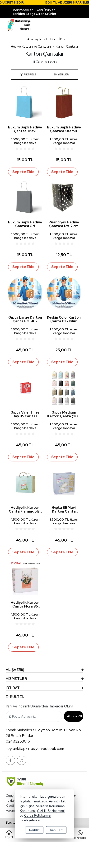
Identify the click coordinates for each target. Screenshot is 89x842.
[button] (27, 74)
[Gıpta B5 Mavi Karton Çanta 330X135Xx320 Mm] (64, 482)
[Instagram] (21, 760)
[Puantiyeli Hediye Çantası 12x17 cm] (64, 197)
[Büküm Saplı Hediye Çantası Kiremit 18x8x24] (64, 102)
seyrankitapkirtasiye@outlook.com (35, 748)
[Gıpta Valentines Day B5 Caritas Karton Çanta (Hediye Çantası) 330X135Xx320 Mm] (25, 387)
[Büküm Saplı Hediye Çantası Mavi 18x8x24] (25, 102)
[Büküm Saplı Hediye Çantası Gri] (25, 197)
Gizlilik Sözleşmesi (51, 811)
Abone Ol (74, 716)
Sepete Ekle (23, 171)
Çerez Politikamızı (37, 815)
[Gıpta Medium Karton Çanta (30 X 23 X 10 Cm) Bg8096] (64, 387)
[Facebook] (10, 760)
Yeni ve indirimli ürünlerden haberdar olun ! (39, 706)
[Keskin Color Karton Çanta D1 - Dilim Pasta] (64, 292)
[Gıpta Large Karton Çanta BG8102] (25, 292)
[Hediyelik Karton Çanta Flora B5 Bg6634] (25, 577)
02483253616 (18, 741)
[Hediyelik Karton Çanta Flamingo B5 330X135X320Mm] (25, 482)
